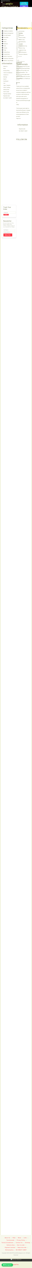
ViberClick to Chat (24, 7)
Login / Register (6, 85)
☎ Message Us (7, 1265)
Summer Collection (23, 54)
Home (2, 8)
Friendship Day (22, 41)
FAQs (4, 68)
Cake (13, 13)
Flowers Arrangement (24, 8)
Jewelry (19, 13)
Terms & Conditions (7, 72)
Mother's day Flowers (16, 20)
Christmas (21, 35)
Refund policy (9, 1250)
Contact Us (5, 74)
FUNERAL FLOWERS (11, 8)
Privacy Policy (6, 70)
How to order (6, 91)
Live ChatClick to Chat (24, 3)
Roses (23, 10)
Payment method (7, 93)
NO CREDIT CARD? (7, 98)
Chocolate (17, 10)
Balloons (7, 13)
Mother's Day (22, 48)
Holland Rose (11, 15)
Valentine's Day (22, 50)
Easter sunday (22, 37)
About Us (5, 66)
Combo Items (21, 15)
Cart (4, 83)
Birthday (21, 33)
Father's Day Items (8, 17)
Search (4, 79)
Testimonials (10, 1240)
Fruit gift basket (6, 10)
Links (25, 1237)
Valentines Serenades (22, 17)
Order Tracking (6, 87)
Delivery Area (6, 89)
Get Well (21, 43)
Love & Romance (22, 52)
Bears (29, 10)
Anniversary (21, 31)
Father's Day (22, 39)
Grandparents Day (23, 46)
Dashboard (5, 81)
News (19, 1237)
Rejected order (6, 95)
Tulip (25, 13)
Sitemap (5, 77)
